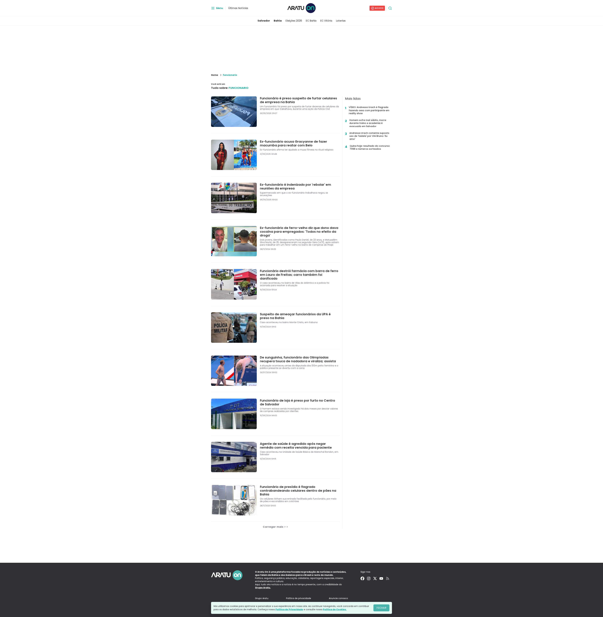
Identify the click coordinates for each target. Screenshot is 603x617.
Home (214, 75)
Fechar (381, 608)
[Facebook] (362, 578)
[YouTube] (381, 578)
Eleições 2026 (293, 20)
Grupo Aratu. (263, 587)
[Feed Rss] (387, 578)
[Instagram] (369, 578)
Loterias (341, 20)
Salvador (264, 20)
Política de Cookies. (335, 609)
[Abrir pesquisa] (390, 8)
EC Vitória (326, 20)
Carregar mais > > (275, 527)
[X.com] (375, 578)
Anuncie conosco (338, 598)
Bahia (278, 20)
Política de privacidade (298, 598)
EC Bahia (311, 20)
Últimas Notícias (238, 8)
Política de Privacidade (289, 609)
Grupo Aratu (261, 598)
